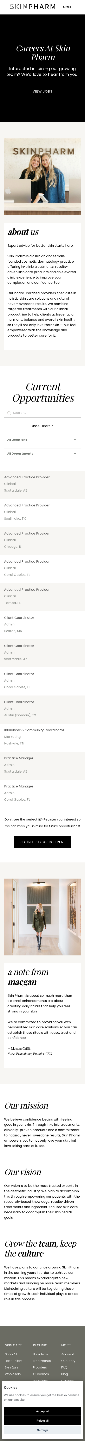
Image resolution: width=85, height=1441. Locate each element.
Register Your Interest (42, 842)
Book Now (40, 1354)
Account (67, 1354)
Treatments (42, 1361)
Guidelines (41, 1374)
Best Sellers (13, 1361)
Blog (64, 1374)
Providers (40, 1367)
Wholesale (13, 1374)
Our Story (68, 1361)
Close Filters (40, 426)
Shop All (11, 1354)
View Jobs (42, 91)
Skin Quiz (11, 1367)
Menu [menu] (67, 7)
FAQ (64, 1367)
